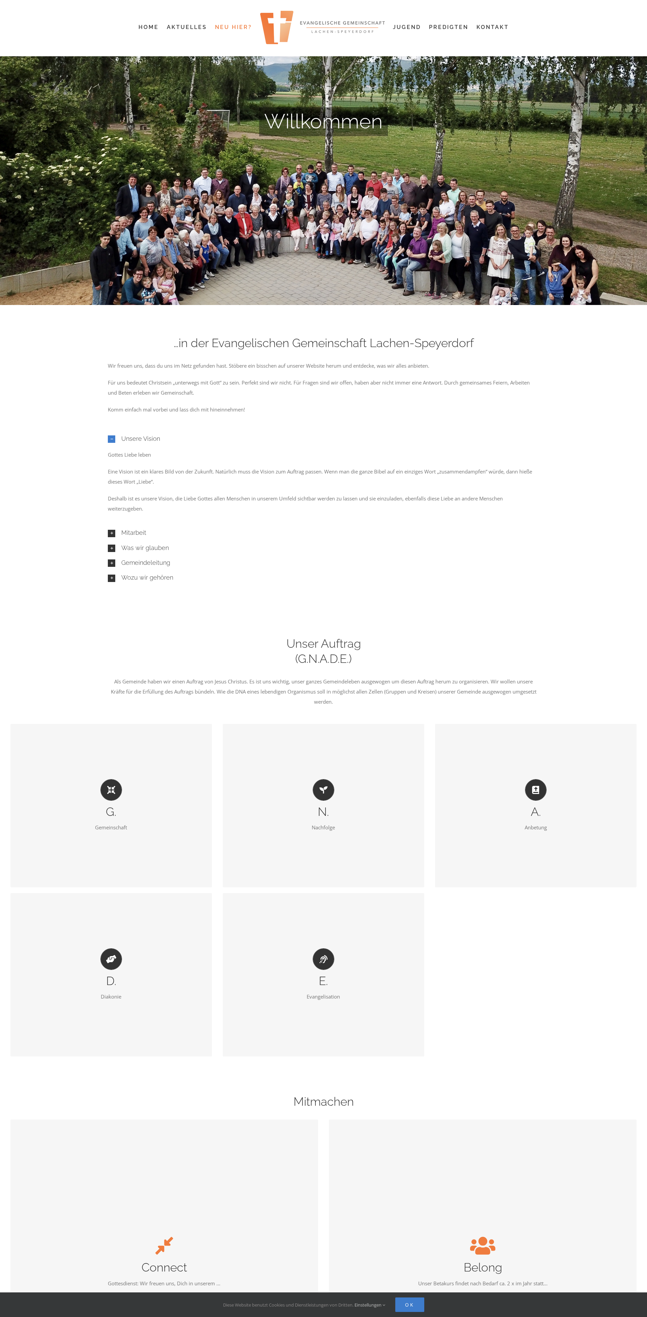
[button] (323, 438)
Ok (409, 1304)
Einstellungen (368, 1305)
